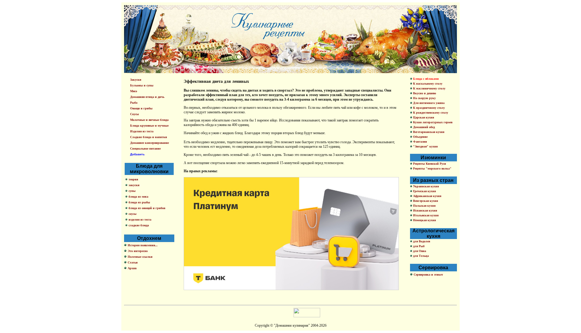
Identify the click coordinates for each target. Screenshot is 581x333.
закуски (134, 185)
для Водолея (421, 241)
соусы (132, 213)
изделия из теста (140, 219)
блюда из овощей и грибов (147, 208)
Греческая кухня (424, 191)
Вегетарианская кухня (428, 132)
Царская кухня (423, 117)
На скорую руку (424, 98)
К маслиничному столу (428, 88)
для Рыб (418, 246)
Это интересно (138, 251)
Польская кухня (423, 205)
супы (132, 190)
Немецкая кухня (424, 220)
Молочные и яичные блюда (149, 119)
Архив (132, 268)
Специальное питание (145, 148)
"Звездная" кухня (425, 146)
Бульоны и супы (141, 85)
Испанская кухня (424, 210)
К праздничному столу (428, 107)
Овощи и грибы (141, 108)
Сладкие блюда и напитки (148, 137)
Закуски (135, 79)
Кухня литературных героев (432, 122)
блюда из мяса (138, 196)
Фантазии (419, 141)
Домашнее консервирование (149, 142)
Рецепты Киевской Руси (429, 163)
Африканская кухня (426, 196)
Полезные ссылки (140, 256)
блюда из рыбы (139, 202)
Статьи (133, 262)
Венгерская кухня (425, 200)
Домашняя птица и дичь (147, 97)
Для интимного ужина (428, 103)
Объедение (420, 136)
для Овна (419, 251)
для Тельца (420, 255)
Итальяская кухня (425, 215)
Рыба (133, 102)
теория (133, 179)
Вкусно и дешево (424, 93)
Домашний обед (423, 127)
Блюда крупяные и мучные (149, 125)
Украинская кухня (425, 186)
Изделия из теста (141, 131)
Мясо (133, 91)
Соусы (134, 114)
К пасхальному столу (427, 83)
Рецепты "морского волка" (431, 168)
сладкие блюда (139, 225)
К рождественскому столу (430, 112)
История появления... (143, 245)
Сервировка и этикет (428, 274)
